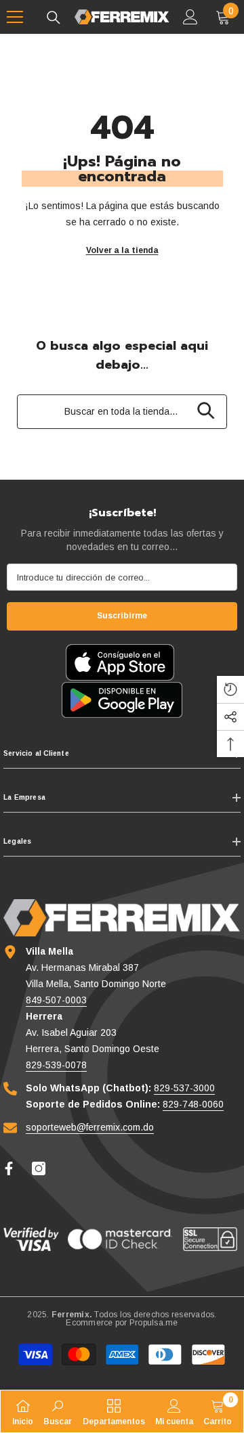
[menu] (15, 17)
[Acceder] (190, 16)
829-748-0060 (193, 1104)
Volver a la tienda (122, 250)
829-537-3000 (184, 1088)
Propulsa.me (153, 1322)
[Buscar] (53, 17)
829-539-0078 (56, 1065)
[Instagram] (38, 1168)
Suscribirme (122, 615)
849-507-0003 (56, 1000)
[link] (57, 1411)
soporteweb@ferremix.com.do (90, 1127)
